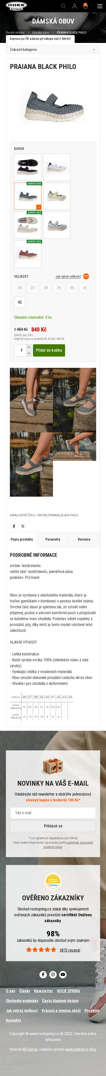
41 (85, 287)
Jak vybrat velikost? (68, 276)
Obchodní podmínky (22, 1000)
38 (46, 287)
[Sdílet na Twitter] (23, 526)
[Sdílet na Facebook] (14, 526)
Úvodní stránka (15, 32)
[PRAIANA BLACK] (27, 167)
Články (24, 991)
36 (20, 287)
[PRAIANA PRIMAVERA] (57, 225)
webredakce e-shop (81, 1049)
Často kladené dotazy (60, 1000)
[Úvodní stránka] (16, 6)
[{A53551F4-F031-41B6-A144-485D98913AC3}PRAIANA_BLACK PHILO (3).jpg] (74, 400)
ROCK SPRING (68, 991)
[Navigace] (100, 6)
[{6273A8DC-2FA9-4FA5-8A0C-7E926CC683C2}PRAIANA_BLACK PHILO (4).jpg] (31, 464)
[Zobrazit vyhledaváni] (64, 6)
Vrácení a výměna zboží (61, 1010)
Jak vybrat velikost (22, 1010)
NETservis (30, 1049)
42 (20, 302)
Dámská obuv (41, 32)
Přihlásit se (53, 826)
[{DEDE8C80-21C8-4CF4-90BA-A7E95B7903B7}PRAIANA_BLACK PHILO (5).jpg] (74, 464)
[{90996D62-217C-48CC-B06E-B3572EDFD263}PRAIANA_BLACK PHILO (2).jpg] (31, 400)
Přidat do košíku (49, 350)
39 (59, 287)
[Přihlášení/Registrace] (75, 6)
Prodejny (92, 1010)
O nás (10, 991)
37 (33, 287)
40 (72, 287)
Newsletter (43, 991)
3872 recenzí (70, 950)
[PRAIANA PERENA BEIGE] (57, 196)
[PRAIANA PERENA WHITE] (57, 167)
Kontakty (13, 1020)
